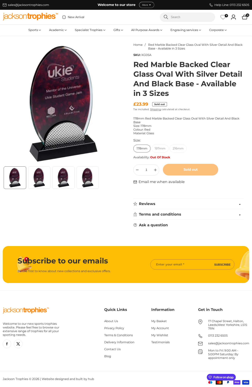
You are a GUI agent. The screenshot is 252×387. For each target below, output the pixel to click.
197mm (160, 148)
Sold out (191, 170)
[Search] (166, 17)
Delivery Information (119, 342)
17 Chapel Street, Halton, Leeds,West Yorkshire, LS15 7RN (227, 324)
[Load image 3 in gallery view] (63, 177)
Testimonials (160, 342)
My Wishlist (159, 335)
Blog (107, 356)
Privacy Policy (114, 328)
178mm (142, 148)
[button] (33, 30)
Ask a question (153, 225)
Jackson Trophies (15, 379)
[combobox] (187, 17)
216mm (178, 148)
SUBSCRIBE (222, 264)
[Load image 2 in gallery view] (39, 177)
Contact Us (112, 349)
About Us (111, 321)
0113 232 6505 (218, 335)
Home (138, 45)
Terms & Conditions (118, 335)
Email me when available (162, 182)
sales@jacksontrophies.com (228, 343)
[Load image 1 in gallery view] (15, 177)
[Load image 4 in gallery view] (88, 177)
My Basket (159, 321)
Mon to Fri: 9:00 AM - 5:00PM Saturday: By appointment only (223, 354)
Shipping (155, 109)
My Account (160, 328)
